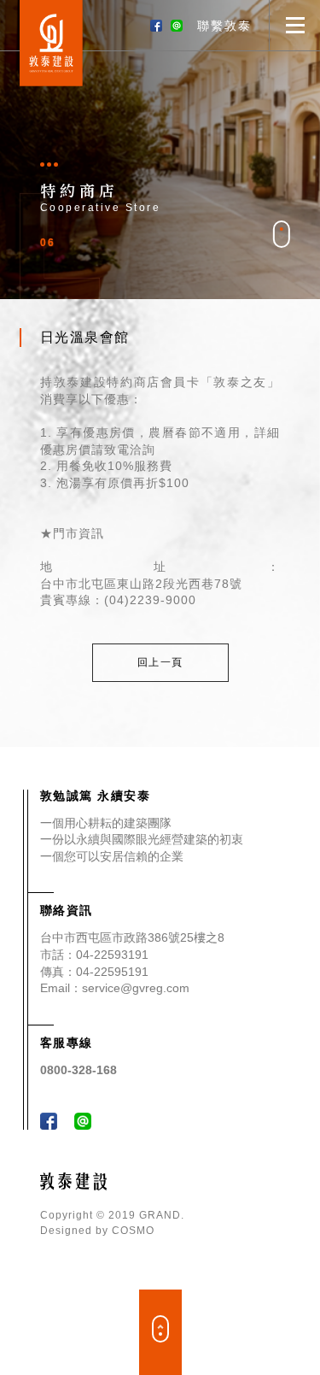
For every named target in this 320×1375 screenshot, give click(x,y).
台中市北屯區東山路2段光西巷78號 (141, 584)
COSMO (133, 1231)
